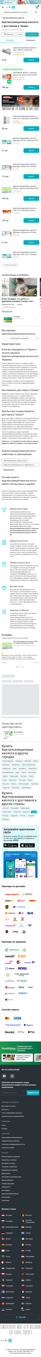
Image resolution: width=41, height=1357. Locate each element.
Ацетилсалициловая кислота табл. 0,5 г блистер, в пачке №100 (24, 210)
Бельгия (5, 808)
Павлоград (14, 776)
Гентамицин (18, 732)
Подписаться (33, 1093)
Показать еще (8, 470)
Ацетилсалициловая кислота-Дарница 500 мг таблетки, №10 (25, 139)
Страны (4, 1128)
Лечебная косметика (9, 1167)
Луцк (17, 772)
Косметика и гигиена (9, 1160)
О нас (4, 1125)
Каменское (6, 768)
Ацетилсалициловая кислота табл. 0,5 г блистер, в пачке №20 (26, 117)
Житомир (6, 765)
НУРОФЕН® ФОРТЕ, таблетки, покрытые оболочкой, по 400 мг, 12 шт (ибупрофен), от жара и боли (25, 76)
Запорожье (16, 765)
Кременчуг (22, 768)
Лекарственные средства (11, 1156)
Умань (30, 780)
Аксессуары (6, 1197)
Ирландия (14, 808)
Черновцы (15, 788)
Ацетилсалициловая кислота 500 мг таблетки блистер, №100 (26, 187)
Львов (24, 772)
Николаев (32, 772)
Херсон (13, 784)
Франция (26, 812)
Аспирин (16, 317)
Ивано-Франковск (28, 765)
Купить (31, 60)
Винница (28, 761)
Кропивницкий (8, 772)
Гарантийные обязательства (12, 1137)
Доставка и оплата (8, 1106)
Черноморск (26, 788)
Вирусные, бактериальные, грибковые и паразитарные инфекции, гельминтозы (19, 465)
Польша (5, 816)
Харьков (6, 784)
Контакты (5, 1109)
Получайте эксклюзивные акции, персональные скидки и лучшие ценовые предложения (19, 1084)
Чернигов (6, 788)
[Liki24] (7, 1341)
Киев (14, 768)
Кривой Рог (33, 768)
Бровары (19, 761)
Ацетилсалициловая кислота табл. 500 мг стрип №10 (24, 49)
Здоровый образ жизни (10, 1194)
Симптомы (5, 1200)
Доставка (10, 40)
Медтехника (6, 1173)
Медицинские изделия (10, 1170)
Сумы (5, 780)
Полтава (23, 776)
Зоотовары (6, 1190)
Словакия (16, 812)
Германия (14, 816)
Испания (6, 819)
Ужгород (22, 780)
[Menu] (3, 7)
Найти (36, 12)
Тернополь (13, 780)
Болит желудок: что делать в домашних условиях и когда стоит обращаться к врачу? (17, 300)
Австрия (31, 816)
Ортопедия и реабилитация (11, 1177)
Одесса (5, 776)
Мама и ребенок (7, 1180)
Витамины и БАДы (8, 1163)
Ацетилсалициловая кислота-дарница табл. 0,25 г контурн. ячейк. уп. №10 (25, 254)
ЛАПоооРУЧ (6, 1187)
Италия (22, 816)
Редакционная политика (10, 1141)
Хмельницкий (24, 784)
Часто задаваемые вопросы (12, 1113)
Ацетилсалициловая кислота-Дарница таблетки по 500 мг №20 (25, 232)
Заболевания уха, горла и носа (15, 460)
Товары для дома (8, 1183)
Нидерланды (25, 808)
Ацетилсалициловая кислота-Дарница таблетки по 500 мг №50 (25, 166)
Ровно (31, 776)
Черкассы (34, 784)
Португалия (7, 812)
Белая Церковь (8, 761)
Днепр (35, 761)
